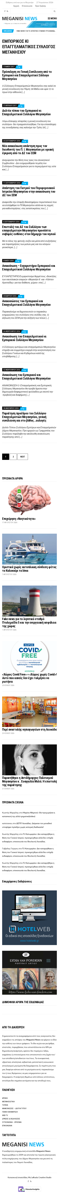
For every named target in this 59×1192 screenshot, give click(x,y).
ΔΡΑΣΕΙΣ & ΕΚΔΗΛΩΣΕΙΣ (11, 1119)
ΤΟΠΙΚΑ (5, 1105)
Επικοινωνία (27, 6)
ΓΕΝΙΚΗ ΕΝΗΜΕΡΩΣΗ (10, 1112)
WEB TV (5, 1115)
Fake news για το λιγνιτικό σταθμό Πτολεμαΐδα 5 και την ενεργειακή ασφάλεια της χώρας (29, 622)
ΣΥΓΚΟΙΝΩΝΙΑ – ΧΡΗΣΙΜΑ (11, 1122)
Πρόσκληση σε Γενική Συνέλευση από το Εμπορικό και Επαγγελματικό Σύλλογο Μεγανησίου (27, 75)
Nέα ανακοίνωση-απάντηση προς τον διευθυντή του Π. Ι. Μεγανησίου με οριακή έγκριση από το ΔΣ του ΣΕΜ (28, 149)
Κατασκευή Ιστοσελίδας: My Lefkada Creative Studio (29, 1177)
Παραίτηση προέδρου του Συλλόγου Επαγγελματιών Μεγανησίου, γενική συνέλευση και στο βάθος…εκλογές (24, 417)
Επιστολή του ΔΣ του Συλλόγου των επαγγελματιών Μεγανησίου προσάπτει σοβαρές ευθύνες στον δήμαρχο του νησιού (29, 230)
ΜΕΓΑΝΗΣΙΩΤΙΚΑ (8, 1101)
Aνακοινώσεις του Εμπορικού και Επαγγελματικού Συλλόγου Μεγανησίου (26, 302)
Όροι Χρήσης (40, 6)
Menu (53, 18)
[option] (36, 31)
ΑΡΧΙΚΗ (5, 1098)
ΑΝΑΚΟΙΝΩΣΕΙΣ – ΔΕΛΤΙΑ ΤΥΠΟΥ (14, 1108)
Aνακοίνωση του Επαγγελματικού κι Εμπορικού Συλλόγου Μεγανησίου (24, 338)
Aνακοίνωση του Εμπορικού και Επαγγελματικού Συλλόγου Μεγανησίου (26, 376)
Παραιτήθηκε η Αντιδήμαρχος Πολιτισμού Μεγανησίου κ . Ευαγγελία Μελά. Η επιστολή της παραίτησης (29, 781)
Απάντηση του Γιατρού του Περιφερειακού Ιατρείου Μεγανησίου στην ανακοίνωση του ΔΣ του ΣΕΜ (28, 191)
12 (23, 222)
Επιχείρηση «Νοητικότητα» (19, 518)
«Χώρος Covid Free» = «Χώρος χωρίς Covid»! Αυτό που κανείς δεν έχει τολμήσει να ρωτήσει (29, 678)
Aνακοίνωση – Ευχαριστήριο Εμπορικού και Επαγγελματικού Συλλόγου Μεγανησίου (28, 267)
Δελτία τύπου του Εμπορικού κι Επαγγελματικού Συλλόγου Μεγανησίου (26, 112)
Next (22, 457)
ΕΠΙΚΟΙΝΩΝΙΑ (7, 1126)
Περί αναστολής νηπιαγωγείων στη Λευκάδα (29, 729)
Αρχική (16, 6)
